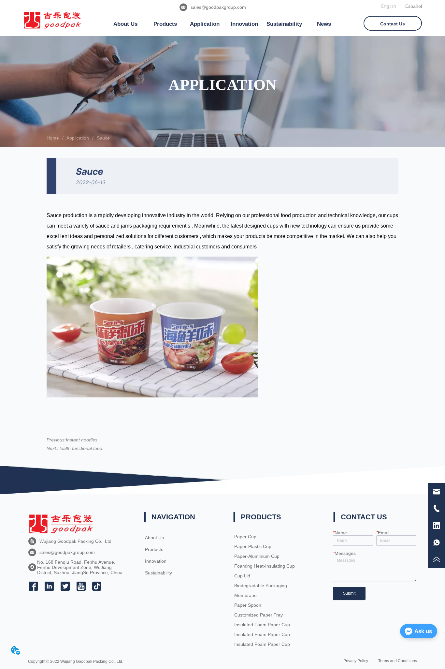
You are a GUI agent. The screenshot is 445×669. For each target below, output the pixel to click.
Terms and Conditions (397, 661)
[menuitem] (125, 24)
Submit (349, 593)
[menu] (225, 24)
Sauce (103, 138)
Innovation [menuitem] (244, 24)
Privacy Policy (355, 661)
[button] (125, 24)
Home (53, 138)
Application (77, 138)
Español (413, 6)
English (388, 6)
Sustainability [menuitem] (284, 24)
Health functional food (79, 448)
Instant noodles (81, 439)
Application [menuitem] (205, 24)
